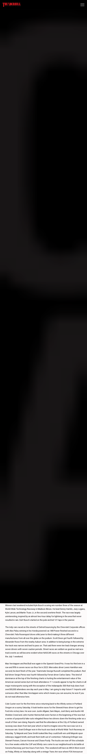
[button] (82, 5)
